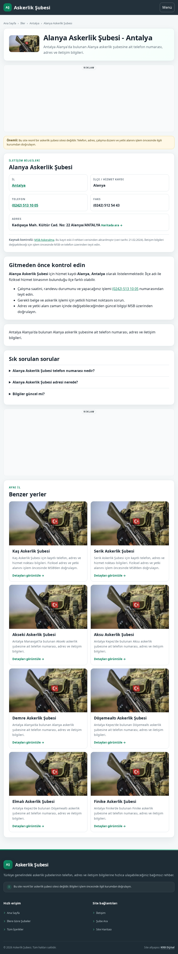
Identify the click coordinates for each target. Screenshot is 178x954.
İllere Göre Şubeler (19, 921)
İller (22, 23)
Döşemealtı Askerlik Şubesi (120, 718)
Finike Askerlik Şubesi (115, 801)
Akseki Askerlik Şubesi (34, 634)
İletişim (100, 913)
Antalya (34, 23)
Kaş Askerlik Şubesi (31, 551)
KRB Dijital (168, 947)
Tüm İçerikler (15, 929)
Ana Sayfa (9, 23)
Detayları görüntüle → (28, 575)
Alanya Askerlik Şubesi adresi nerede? (45, 382)
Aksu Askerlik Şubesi (114, 634)
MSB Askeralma (44, 240)
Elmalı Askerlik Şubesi (33, 801)
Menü (167, 7)
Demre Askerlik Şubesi (34, 718)
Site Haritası (104, 929)
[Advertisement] (89, 99)
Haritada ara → (111, 225)
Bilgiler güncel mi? (29, 393)
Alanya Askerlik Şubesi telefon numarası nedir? (54, 370)
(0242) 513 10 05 (25, 205)
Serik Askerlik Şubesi (114, 551)
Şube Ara (102, 921)
